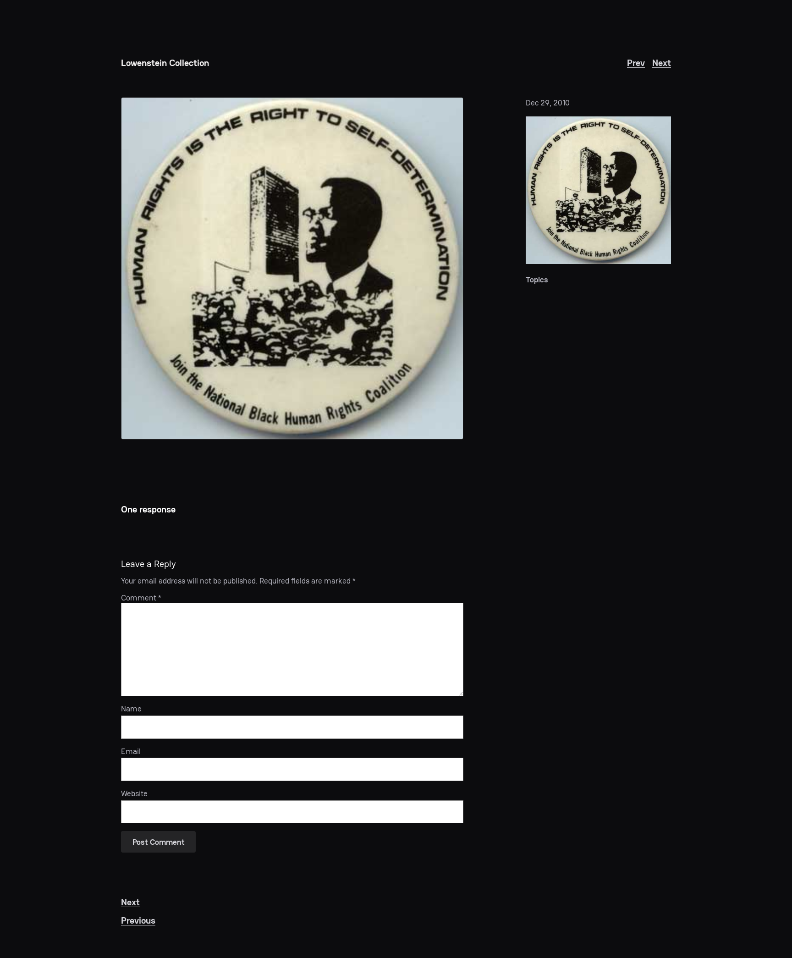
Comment (141, 598)
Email (131, 751)
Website (134, 793)
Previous (138, 920)
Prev (636, 63)
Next (661, 63)
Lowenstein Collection (165, 63)
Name (131, 708)
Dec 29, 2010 (548, 103)
